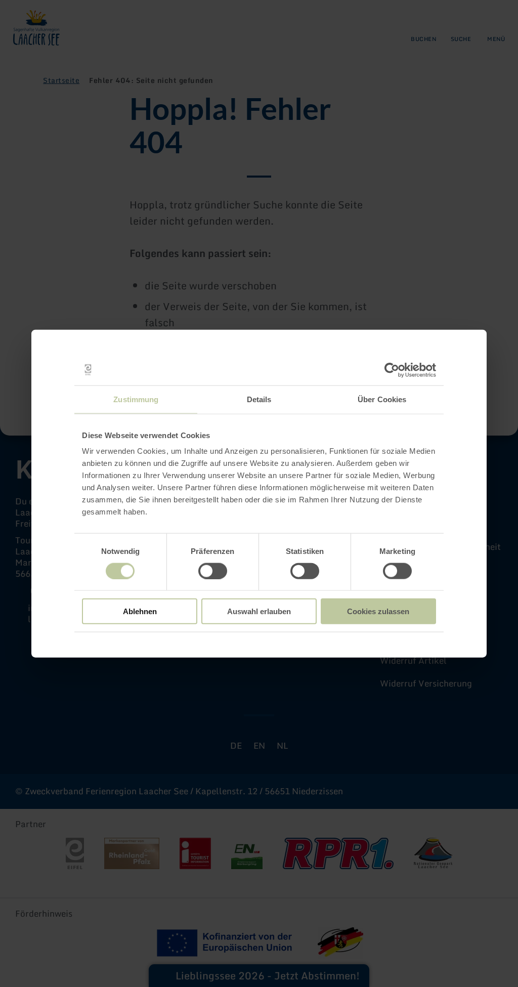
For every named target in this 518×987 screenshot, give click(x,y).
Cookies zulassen (378, 611)
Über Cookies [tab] (382, 399)
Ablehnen (140, 611)
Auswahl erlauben (259, 611)
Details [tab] (259, 399)
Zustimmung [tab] (135, 399)
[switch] (212, 571)
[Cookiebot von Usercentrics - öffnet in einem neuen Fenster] (392, 369)
